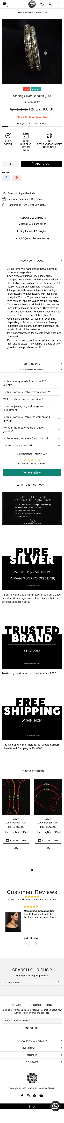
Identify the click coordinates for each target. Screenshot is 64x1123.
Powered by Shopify (45, 1088)
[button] (29, 944)
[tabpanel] (16, 818)
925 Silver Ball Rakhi (16, 822)
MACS (32, 4)
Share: (6, 172)
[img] (32, 896)
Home (20, 12)
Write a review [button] (32, 472)
